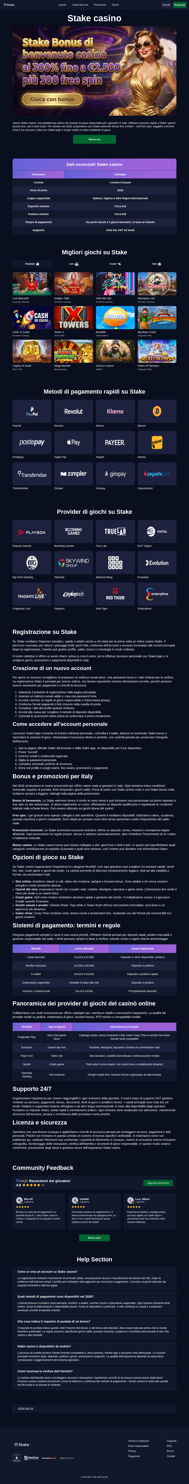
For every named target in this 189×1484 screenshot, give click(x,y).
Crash (113, 264)
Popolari (30, 264)
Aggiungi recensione (158, 1183)
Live (71, 264)
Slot (154, 264)
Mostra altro (94, 1238)
